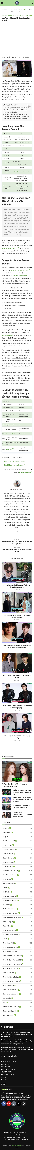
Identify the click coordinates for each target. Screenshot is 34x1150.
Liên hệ (25, 1137)
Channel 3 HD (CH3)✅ (17, 849)
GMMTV (3, 1077)
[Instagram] (23, 1103)
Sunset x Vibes (10, 434)
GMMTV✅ (17, 888)
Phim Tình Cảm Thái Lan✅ (17, 990)
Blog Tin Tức (17, 837)
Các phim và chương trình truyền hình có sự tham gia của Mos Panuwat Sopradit (16, 117)
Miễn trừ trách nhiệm (15, 1135)
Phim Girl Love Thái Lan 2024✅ (17, 956)
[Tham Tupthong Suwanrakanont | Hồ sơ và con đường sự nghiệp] (17, 602)
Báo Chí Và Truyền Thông (11, 1139)
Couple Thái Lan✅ (17, 866)
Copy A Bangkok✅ (17, 854)
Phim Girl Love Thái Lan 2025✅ (17, 960)
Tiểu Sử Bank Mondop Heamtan (14, 465)
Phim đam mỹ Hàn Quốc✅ (17, 947)
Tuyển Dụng (25, 1139)
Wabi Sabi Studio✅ (17, 1015)
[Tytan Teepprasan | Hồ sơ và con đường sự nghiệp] (17, 723)
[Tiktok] (13, 1103)
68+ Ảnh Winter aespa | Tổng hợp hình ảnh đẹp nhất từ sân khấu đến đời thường (22, 799)
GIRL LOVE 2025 (5, 1067)
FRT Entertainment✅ (17, 883)
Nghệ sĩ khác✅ (17, 926)
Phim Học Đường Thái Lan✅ (17, 981)
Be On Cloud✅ (17, 832)
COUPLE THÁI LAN (6, 1072)
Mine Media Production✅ (17, 913)
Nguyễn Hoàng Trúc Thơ (13, 57)
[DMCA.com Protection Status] (6, 1089)
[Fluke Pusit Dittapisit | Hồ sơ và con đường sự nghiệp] (17, 663)
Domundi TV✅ (17, 879)
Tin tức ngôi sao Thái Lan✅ (17, 1007)
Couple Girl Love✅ (17, 862)
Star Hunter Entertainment (21, 171)
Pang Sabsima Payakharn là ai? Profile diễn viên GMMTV (21, 806)
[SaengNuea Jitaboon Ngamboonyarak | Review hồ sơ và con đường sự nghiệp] (17, 632)
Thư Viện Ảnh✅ (17, 998)
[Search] (32, 3)
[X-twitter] (18, 1103)
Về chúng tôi (7, 1132)
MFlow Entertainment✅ (17, 909)
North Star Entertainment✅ (17, 934)
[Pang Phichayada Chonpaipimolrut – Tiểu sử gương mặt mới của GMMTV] (6, 815)
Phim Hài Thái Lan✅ (17, 973)
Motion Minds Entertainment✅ (17, 917)
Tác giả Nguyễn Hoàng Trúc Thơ (11, 1137)
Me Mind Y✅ (17, 905)
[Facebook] (3, 1103)
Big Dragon (9, 449)
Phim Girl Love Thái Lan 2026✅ (17, 964)
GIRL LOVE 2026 (5, 1064)
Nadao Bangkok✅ (17, 922)
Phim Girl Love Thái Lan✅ (17, 968)
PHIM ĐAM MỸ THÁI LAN (8, 1069)
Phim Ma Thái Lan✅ (17, 985)
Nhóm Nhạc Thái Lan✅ (17, 930)
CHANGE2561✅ (17, 845)
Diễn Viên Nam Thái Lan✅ (17, 871)
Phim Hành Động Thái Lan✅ (17, 977)
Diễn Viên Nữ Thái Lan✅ (17, 875)
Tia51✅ (17, 1002)
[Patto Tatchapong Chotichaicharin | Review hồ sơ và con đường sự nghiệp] (17, 572)
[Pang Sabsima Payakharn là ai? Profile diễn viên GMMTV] (6, 807)
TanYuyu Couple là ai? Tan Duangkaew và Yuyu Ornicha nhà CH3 (15, 785)
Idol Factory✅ (17, 892)
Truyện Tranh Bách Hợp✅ (17, 1011)
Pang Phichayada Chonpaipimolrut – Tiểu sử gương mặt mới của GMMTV (22, 814)
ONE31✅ (17, 939)
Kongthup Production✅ (17, 896)
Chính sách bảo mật (20, 1132)
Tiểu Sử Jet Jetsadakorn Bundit (14, 462)
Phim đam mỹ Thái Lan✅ (17, 951)
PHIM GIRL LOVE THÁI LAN (8, 1061)
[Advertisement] (17, 38)
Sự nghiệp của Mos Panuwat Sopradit (15, 114)
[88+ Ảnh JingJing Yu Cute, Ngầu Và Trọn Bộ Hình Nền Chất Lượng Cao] (6, 792)
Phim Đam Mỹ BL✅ (17, 943)
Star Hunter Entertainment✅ (18, 9)
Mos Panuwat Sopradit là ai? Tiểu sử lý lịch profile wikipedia (16, 111)
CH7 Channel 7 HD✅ (17, 841)
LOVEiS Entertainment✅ (17, 900)
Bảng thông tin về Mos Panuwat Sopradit (16, 108)
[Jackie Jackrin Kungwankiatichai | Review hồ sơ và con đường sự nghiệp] (17, 693)
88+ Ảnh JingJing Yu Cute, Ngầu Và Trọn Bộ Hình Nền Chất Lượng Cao (22, 792)
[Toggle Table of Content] (28, 105)
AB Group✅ (17, 828)
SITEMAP (4, 1079)
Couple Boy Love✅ (17, 858)
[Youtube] (8, 1103)
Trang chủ (4, 9)
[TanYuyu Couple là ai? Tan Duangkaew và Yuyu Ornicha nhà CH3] (17, 771)
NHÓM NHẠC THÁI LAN (7, 1074)
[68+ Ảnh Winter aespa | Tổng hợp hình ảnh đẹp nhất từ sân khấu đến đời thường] (6, 800)
